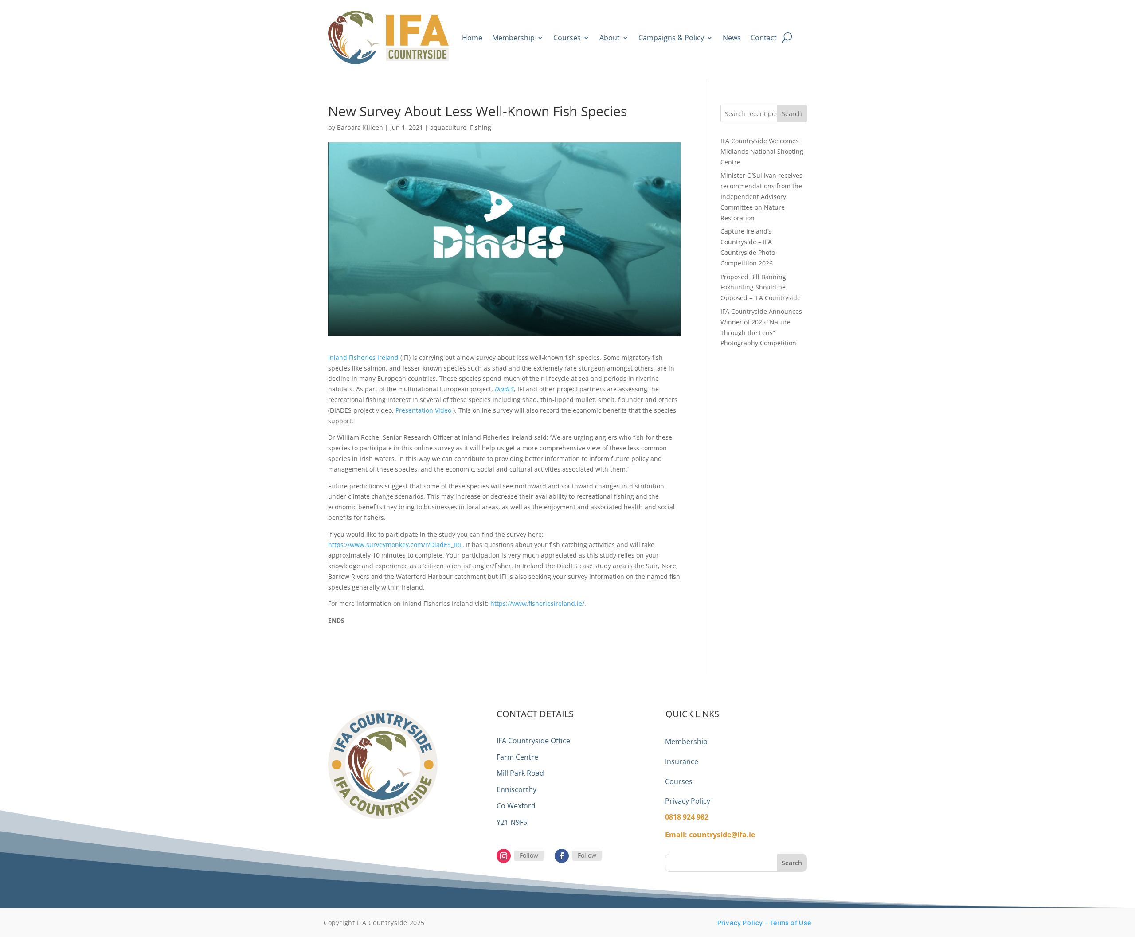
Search (792, 113)
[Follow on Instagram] (504, 856)
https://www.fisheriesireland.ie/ (537, 603)
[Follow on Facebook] (562, 856)
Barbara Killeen (360, 127)
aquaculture (448, 127)
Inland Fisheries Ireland (363, 357)
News (732, 38)
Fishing (480, 127)
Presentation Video (423, 410)
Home (472, 38)
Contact (764, 38)
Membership (513, 38)
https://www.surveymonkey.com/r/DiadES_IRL (395, 544)
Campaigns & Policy (671, 38)
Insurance (681, 761)
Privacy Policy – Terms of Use (764, 922)
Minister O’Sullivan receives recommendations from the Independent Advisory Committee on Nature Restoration (761, 196)
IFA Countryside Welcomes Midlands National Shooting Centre (761, 151)
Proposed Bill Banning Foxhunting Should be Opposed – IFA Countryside (760, 287)
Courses (567, 38)
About (609, 38)
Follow (529, 855)
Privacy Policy (687, 801)
